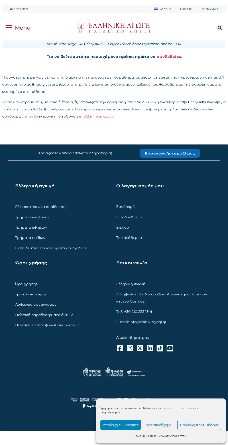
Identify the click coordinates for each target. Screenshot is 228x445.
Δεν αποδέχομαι (159, 425)
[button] (220, 27)
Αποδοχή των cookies (120, 425)
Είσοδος (186, 8)
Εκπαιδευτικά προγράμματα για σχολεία (50, 248)
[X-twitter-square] (139, 348)
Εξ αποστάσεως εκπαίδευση (40, 207)
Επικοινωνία (209, 8)
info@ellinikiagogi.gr (97, 116)
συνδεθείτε (169, 57)
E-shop (122, 227)
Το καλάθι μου (129, 238)
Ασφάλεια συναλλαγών (36, 304)
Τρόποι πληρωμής (31, 294)
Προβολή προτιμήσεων (199, 425)
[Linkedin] (149, 348)
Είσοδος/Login (129, 217)
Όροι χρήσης (26, 284)
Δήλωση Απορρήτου (172, 435)
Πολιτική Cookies (144, 435)
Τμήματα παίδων (30, 238)
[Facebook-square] (119, 348)
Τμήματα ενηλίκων (32, 217)
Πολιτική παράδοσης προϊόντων (44, 315)
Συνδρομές (126, 207)
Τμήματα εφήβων (31, 227)
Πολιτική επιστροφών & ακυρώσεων (47, 325)
